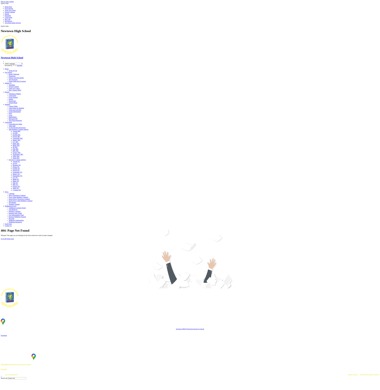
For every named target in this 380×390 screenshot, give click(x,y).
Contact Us (8, 226)
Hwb (10, 113)
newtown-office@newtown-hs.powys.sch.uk (190, 329)
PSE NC (15, 183)
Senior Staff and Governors (17, 81)
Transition (12, 85)
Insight (7, 14)
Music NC (16, 181)
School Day (12, 101)
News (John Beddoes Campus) (18, 197)
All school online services (13, 23)
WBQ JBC (16, 156)
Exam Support (13, 97)
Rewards (11, 218)
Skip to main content (7, 1)
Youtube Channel (14, 204)
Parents (7, 92)
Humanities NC (17, 176)
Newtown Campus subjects (17, 160)
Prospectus (12, 76)
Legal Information (11, 374)
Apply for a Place (10, 10)
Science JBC (17, 152)
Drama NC (16, 167)
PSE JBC (16, 149)
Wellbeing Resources (15, 222)
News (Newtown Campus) (17, 195)
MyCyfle (7, 19)
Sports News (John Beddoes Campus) (20, 201)
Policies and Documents (16, 78)
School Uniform (10, 12)
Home (7, 69)
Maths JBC (16, 144)
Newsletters (12, 202)
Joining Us (8, 83)
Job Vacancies (13, 79)
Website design (353, 374)
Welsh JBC (16, 158)
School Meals (13, 103)
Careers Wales (13, 106)
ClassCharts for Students (16, 108)
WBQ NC (16, 188)
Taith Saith (12, 126)
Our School (8, 72)
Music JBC (16, 145)
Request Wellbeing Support (17, 217)
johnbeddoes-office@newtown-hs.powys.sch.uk (16, 364)
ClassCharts (8, 17)
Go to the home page (7, 239)
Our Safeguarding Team (16, 215)
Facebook (4, 335)
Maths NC (16, 179)
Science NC (16, 186)
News (6, 192)
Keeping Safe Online (15, 213)
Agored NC (16, 161)
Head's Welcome (14, 74)
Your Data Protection (15, 120)
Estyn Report (9, 8)
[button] (9, 26)
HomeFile (8, 16)
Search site (4, 378)
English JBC (17, 135)
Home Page (8, 7)
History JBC (16, 140)
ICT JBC (15, 142)
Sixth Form (8, 224)
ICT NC (15, 177)
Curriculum (8, 122)
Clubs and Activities (15, 110)
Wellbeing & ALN (10, 206)
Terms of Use (13, 70)
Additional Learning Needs (17, 208)
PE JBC (15, 147)
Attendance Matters (15, 94)
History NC (16, 174)
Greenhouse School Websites (369, 374)
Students (7, 104)
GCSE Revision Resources (17, 128)
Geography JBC (18, 138)
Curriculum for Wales (15, 124)
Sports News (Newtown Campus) (19, 199)
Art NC (15, 163)
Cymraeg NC (17, 190)
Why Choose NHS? (15, 90)
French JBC (16, 136)
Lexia (10, 115)
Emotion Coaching (14, 211)
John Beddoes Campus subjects (18, 129)
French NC (16, 170)
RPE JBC (16, 151)
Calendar (11, 193)
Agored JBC (17, 131)
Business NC (17, 165)
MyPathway (8, 21)
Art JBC (15, 133)
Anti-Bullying (13, 209)
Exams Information (15, 111)
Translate (19, 65)
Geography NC (17, 172)
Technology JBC (18, 154)
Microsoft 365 (13, 119)
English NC (16, 169)
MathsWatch (13, 117)
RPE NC (15, 185)
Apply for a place (14, 88)
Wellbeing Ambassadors (16, 220)
